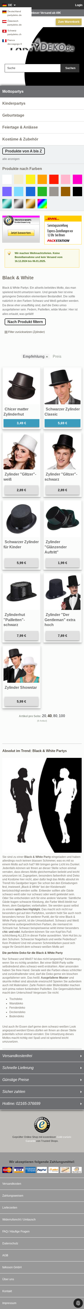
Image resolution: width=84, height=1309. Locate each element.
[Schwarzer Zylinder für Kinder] (21, 519)
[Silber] (18, 203)
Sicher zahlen (13, 1092)
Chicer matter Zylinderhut (16, 411)
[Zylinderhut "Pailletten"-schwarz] (21, 592)
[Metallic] (7, 203)
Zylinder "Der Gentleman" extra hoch (60, 620)
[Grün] (42, 191)
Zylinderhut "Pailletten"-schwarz (14, 620)
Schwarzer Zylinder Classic (62, 411)
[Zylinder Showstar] (21, 664)
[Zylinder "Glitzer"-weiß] (21, 451)
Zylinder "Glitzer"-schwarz (61, 476)
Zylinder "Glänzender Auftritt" (56, 547)
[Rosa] (65, 179)
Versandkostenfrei (17, 1056)
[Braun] (65, 191)
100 (62, 716)
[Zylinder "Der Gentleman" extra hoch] (62, 592)
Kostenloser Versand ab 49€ (42, 13)
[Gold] (30, 203)
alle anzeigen (11, 159)
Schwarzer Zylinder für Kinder (21, 544)
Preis (57, 356)
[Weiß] (7, 179)
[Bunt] (42, 203)
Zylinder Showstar (21, 688)
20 (44, 716)
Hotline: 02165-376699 (21, 1104)
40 (50, 716)
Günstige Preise (15, 1080)
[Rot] (54, 179)
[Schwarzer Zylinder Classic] (62, 386)
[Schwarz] (77, 191)
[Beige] (18, 179)
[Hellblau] (18, 191)
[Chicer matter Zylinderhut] (21, 386)
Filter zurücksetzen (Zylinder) (26, 332)
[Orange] (42, 179)
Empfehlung (34, 356)
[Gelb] (30, 179)
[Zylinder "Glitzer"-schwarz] (62, 451)
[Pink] (77, 179)
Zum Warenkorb (68, 21)
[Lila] (7, 191)
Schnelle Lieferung (18, 1068)
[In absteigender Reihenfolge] (48, 357)
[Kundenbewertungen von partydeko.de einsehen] (21, 217)
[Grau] (54, 191)
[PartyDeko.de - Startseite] (42, 45)
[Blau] (30, 191)
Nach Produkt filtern (25, 322)
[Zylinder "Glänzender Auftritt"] (62, 519)
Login (78, 5)
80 (55, 716)
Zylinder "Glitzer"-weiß (20, 476)
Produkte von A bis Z (23, 151)
